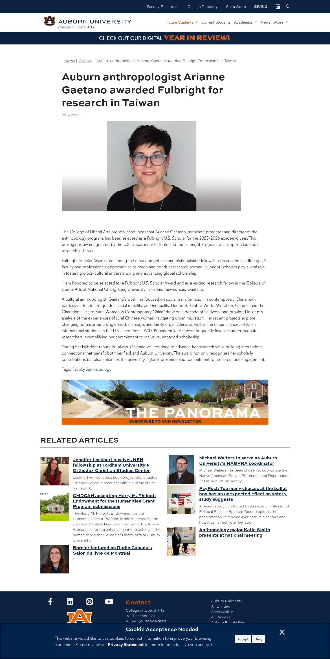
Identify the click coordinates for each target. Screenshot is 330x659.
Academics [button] (244, 22)
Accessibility (222, 611)
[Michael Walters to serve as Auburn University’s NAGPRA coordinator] (183, 469)
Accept (243, 639)
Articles (85, 60)
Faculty (78, 369)
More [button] (279, 22)
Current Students (216, 22)
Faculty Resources (163, 6)
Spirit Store (236, 6)
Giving (261, 6)
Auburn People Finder (230, 622)
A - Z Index (220, 606)
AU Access (220, 616)
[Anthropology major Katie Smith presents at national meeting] (183, 541)
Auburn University (226, 600)
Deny (258, 639)
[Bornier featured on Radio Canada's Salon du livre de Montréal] (56, 559)
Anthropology (98, 369)
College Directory (202, 6)
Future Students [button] (180, 22)
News (266, 22)
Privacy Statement (126, 644)
